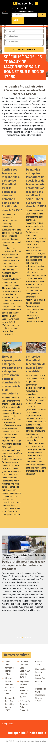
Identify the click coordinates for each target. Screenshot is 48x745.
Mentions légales (38, 741)
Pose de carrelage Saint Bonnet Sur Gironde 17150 (25, 669)
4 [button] (25, 637)
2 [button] (20, 637)
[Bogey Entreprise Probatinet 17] (5, 12)
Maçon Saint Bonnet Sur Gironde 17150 (9, 667)
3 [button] (22, 637)
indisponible (25, 3)
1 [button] (17, 637)
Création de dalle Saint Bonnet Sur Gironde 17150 (9, 704)
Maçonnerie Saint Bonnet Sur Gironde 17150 (40, 695)
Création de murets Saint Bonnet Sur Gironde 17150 (40, 677)
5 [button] (28, 637)
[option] (24, 575)
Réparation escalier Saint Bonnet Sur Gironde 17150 (25, 689)
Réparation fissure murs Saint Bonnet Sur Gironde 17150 (9, 686)
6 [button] (30, 637)
